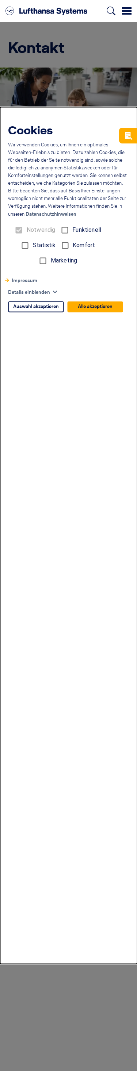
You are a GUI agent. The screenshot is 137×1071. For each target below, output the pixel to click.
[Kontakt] (128, 135)
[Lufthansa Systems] (46, 11)
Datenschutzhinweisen (51, 214)
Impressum (24, 280)
